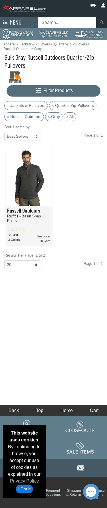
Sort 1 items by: (17, 127)
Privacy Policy (24, 481)
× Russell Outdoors (24, 116)
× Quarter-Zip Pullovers (73, 105)
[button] (76, 4)
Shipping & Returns (74, 493)
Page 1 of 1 (93, 263)
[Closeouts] (80, 426)
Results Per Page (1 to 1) (25, 255)
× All (70, 116)
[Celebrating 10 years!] (18, 33)
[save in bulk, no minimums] (53, 33)
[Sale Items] (80, 447)
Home (66, 410)
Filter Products (57, 90)
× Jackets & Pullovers (26, 105)
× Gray (54, 116)
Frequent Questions (53, 493)
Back (14, 410)
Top (39, 410)
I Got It (24, 489)
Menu (15, 22)
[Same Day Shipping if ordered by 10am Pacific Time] (89, 33)
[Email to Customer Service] (81, 467)
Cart (94, 410)
